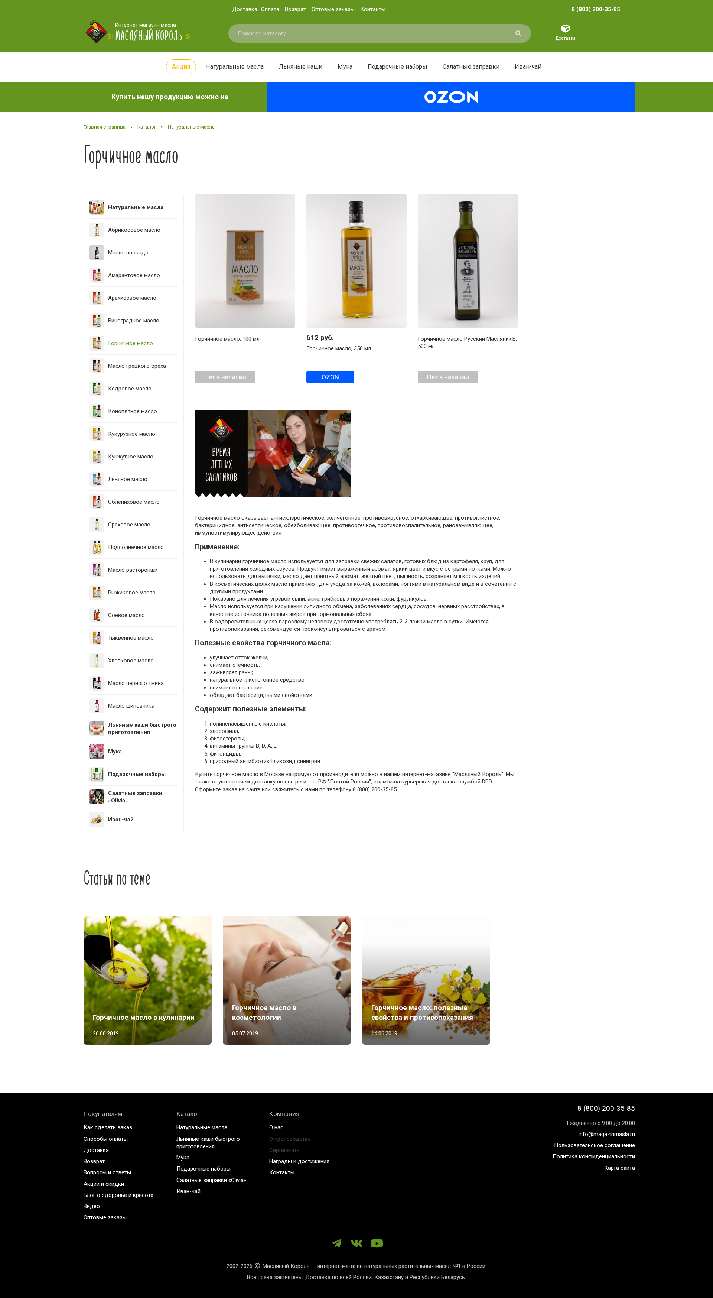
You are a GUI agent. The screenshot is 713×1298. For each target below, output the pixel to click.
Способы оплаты (106, 1139)
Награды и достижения (299, 1161)
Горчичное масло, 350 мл (338, 348)
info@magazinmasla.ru (607, 1134)
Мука (345, 66)
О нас (276, 1127)
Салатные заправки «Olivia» (211, 1180)
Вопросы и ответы (107, 1172)
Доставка (244, 9)
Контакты (372, 9)
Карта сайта (619, 1168)
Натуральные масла (234, 66)
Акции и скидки (104, 1184)
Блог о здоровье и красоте (118, 1195)
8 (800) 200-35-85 (596, 9)
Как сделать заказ (108, 1127)
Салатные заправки (471, 66)
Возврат (295, 9)
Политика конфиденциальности (594, 1156)
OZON (330, 377)
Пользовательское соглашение (594, 1145)
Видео (92, 1206)
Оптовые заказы (333, 9)
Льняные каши (300, 66)
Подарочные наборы (397, 66)
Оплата (270, 9)
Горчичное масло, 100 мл (227, 338)
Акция (181, 66)
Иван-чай (528, 66)
